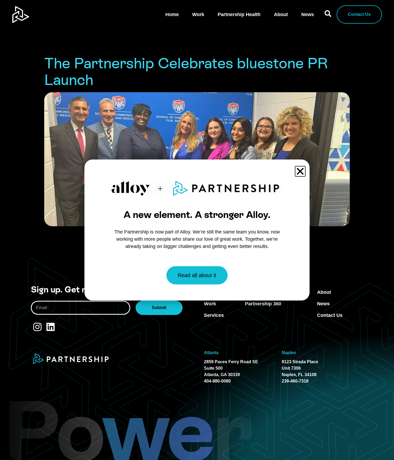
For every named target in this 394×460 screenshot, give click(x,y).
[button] (300, 171)
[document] (197, 230)
